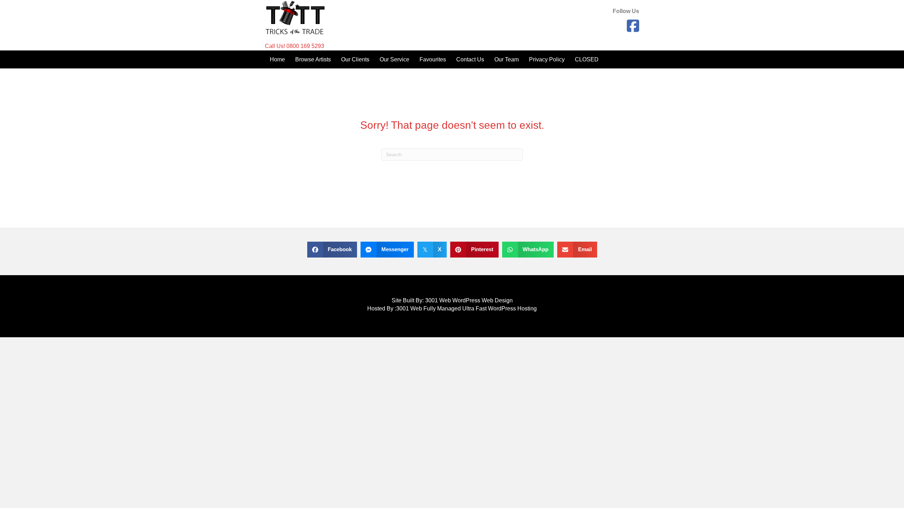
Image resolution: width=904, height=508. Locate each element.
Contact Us (470, 59)
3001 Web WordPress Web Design (469, 300)
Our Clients (355, 59)
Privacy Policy (547, 59)
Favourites (433, 59)
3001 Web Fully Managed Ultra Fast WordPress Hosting (466, 309)
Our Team (506, 59)
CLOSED (587, 59)
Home (277, 59)
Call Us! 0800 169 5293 (294, 46)
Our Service (394, 59)
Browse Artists (313, 59)
